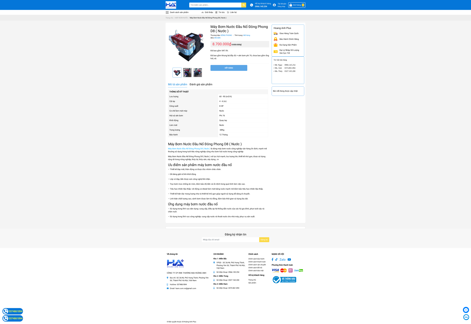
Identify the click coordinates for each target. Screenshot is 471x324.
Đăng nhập (281, 6)
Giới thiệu (209, 12)
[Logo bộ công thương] (284, 279)
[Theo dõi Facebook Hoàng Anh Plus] (272, 259)
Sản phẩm (252, 283)
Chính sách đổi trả (255, 268)
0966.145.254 (261, 6)
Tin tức (222, 12)
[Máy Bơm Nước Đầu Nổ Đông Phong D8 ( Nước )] (187, 45)
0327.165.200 (233, 280)
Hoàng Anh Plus (190, 322)
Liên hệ (233, 12)
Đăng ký (264, 239)
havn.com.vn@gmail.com (186, 288)
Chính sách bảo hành (256, 259)
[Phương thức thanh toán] (287, 270)
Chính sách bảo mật (256, 271)
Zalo (283, 259)
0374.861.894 (233, 288)
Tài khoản (282, 4)
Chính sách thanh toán (257, 262)
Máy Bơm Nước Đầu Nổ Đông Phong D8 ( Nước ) (189, 148)
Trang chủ (252, 280)
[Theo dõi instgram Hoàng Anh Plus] (289, 259)
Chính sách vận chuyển (257, 265)
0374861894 (182, 284)
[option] (187, 45)
